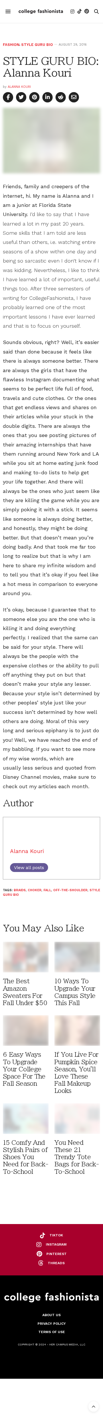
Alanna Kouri (19, 87)
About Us (51, 1315)
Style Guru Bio (37, 44)
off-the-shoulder (70, 890)
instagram (56, 1244)
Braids (20, 890)
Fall (47, 890)
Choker (34, 890)
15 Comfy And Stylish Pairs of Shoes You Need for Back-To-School (25, 1157)
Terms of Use (51, 1332)
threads (56, 1263)
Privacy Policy (51, 1324)
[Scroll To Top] (93, 1406)
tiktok (56, 1235)
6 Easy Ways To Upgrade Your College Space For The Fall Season (24, 1069)
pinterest (56, 1254)
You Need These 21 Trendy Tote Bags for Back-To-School (76, 1157)
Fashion (11, 44)
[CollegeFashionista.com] (41, 11)
